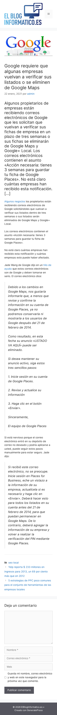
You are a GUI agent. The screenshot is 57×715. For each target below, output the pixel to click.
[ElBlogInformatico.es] (23, 13)
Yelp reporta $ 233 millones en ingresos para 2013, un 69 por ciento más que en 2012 (26, 571)
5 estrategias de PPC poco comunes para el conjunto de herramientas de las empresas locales (27, 585)
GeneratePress (35, 710)
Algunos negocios (14, 201)
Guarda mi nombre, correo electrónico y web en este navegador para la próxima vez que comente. (30, 677)
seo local (13, 562)
